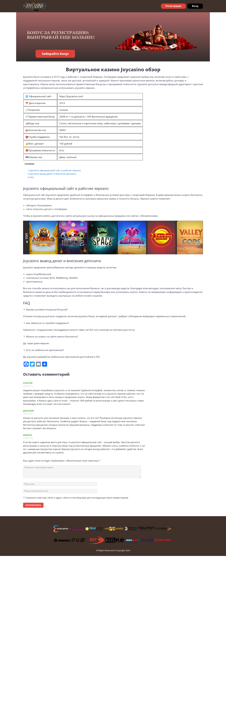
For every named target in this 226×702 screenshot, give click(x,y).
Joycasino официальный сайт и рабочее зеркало (54, 170)
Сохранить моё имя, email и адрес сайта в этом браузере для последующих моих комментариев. (77, 497)
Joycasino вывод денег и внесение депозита (52, 173)
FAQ (31, 177)
